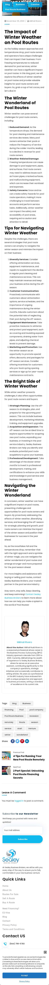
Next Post (17, 767)
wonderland (22, 734)
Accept (24, 975)
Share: (5, 741)
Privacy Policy (24, 981)
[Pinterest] (22, 741)
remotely (9, 722)
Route (22, 722)
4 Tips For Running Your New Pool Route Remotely (29, 757)
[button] (45, 952)
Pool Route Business (15, 9)
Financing (9, 709)
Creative (35, 4)
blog (7, 4)
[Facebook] (13, 741)
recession (34, 716)
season (34, 722)
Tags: (4, 703)
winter (7, 734)
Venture (32, 728)
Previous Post (18, 752)
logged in (19, 800)
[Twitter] (17, 741)
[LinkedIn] (27, 741)
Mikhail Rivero (35, 21)
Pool (21, 709)
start (19, 728)
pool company (36, 709)
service (8, 728)
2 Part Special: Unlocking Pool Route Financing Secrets (28, 774)
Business (20, 4)
